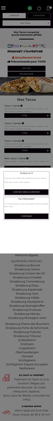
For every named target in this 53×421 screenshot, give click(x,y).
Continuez (26, 216)
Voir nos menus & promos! (26, 192)
